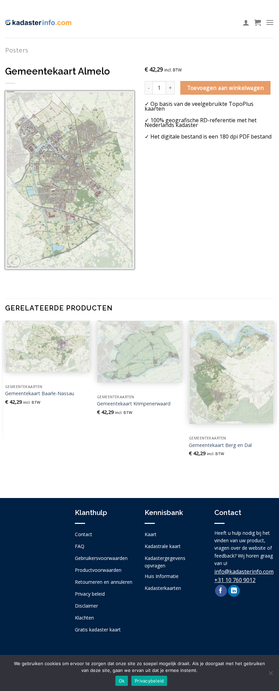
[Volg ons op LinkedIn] (234, 591)
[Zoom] (14, 261)
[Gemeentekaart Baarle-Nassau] (47, 346)
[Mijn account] (246, 22)
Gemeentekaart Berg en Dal (220, 445)
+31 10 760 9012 (235, 580)
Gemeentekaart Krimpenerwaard (133, 404)
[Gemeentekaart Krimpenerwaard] (139, 352)
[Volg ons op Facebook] (221, 591)
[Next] (273, 403)
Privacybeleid (149, 681)
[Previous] (5, 403)
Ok (122, 681)
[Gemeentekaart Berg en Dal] (231, 372)
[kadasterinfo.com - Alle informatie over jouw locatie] (38, 22)
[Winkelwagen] (257, 22)
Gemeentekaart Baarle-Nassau (39, 393)
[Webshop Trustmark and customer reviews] (35, 552)
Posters (16, 50)
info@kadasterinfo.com (244, 571)
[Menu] (270, 22)
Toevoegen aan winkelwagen (225, 88)
